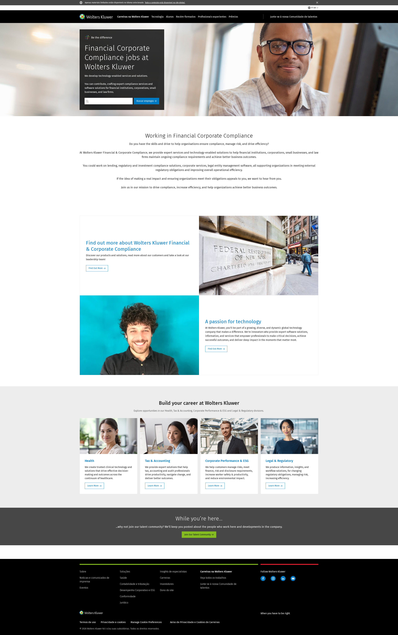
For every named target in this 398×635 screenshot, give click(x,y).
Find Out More (96, 268)
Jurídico (124, 602)
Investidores (167, 584)
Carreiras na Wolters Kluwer (133, 16)
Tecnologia (157, 16)
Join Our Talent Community (197, 534)
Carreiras (165, 577)
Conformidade (128, 596)
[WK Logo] (91, 613)
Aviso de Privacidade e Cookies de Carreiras (195, 622)
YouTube (293, 578)
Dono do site (167, 590)
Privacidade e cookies (113, 622)
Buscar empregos (145, 101)
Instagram (273, 578)
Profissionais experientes (212, 16)
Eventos (84, 587)
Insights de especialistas (173, 571)
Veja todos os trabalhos (213, 577)
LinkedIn (283, 578)
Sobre (83, 571)
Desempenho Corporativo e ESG (137, 590)
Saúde (123, 577)
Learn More (93, 485)
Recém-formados (185, 16)
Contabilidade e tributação (134, 584)
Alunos (170, 16)
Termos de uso (88, 622)
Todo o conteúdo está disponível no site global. (165, 3)
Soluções (125, 571)
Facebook (263, 578)
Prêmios (233, 16)
